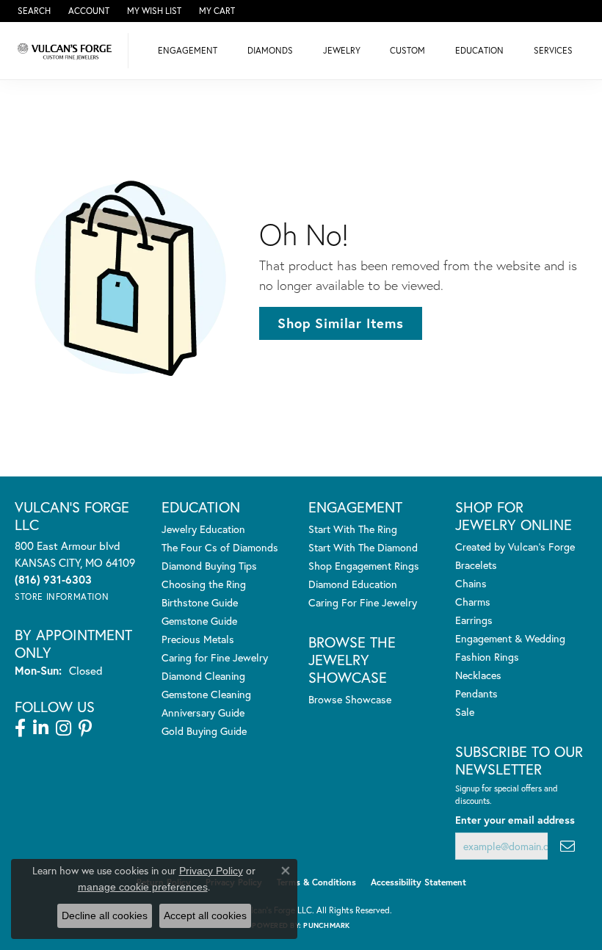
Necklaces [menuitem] (478, 675)
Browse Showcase (349, 699)
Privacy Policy (211, 871)
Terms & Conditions (316, 882)
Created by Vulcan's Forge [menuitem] (515, 547)
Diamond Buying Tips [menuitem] (209, 566)
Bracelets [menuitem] (476, 565)
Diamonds (270, 50)
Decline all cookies (105, 915)
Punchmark (326, 925)
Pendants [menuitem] (476, 693)
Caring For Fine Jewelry (362, 602)
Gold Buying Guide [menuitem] (204, 731)
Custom (407, 50)
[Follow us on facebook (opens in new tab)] (20, 728)
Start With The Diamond (363, 547)
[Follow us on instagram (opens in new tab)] (63, 728)
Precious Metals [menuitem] (198, 639)
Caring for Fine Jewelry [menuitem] (215, 657)
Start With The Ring (352, 529)
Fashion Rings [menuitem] (487, 657)
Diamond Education (352, 584)
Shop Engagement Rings (363, 566)
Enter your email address (515, 820)
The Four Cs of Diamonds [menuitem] (220, 547)
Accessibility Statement (418, 882)
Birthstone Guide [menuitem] (200, 602)
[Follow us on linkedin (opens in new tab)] (40, 728)
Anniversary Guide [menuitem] (203, 712)
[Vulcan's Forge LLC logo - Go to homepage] (67, 50)
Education (479, 50)
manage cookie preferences (143, 887)
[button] (33, 11)
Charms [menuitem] (472, 602)
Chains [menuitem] (471, 583)
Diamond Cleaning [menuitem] (203, 676)
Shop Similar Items (340, 323)
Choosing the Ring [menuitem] (204, 584)
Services (553, 50)
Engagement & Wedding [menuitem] (510, 638)
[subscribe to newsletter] (567, 846)
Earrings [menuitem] (474, 620)
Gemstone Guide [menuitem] (199, 621)
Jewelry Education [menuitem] (203, 529)
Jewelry (341, 50)
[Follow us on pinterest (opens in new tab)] (85, 728)
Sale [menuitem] (464, 712)
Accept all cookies (205, 915)
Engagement (187, 50)
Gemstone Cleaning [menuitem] (206, 694)
